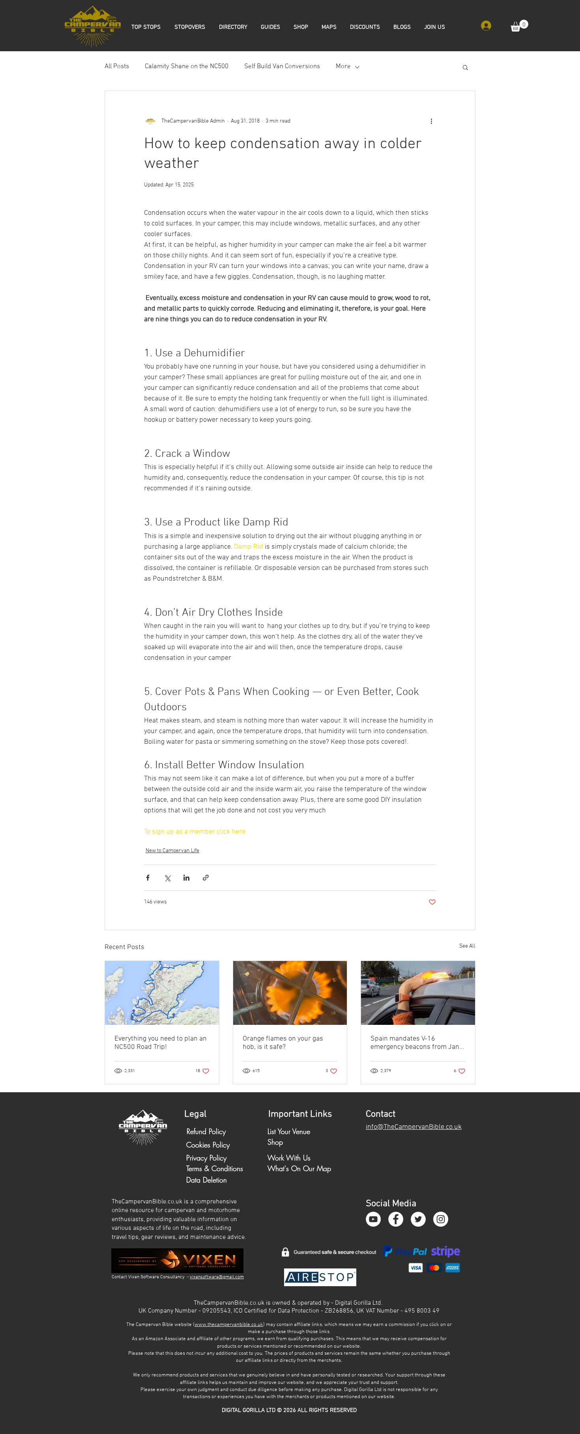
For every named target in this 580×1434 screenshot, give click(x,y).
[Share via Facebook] (148, 877)
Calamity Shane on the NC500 (186, 67)
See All (467, 946)
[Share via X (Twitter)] (167, 877)
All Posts (117, 67)
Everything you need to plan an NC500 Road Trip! (160, 1043)
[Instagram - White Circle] (440, 1219)
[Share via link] (206, 877)
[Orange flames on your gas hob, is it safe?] (290, 993)
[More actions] (431, 121)
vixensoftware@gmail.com (217, 1277)
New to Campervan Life (172, 850)
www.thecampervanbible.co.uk (229, 1325)
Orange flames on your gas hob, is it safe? (283, 1043)
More (343, 67)
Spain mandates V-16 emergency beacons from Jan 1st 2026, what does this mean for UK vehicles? (417, 1043)
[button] (519, 26)
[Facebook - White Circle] (395, 1219)
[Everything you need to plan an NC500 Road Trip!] (162, 993)
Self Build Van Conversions (282, 67)
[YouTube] (373, 1219)
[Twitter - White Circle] (418, 1219)
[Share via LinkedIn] (186, 877)
